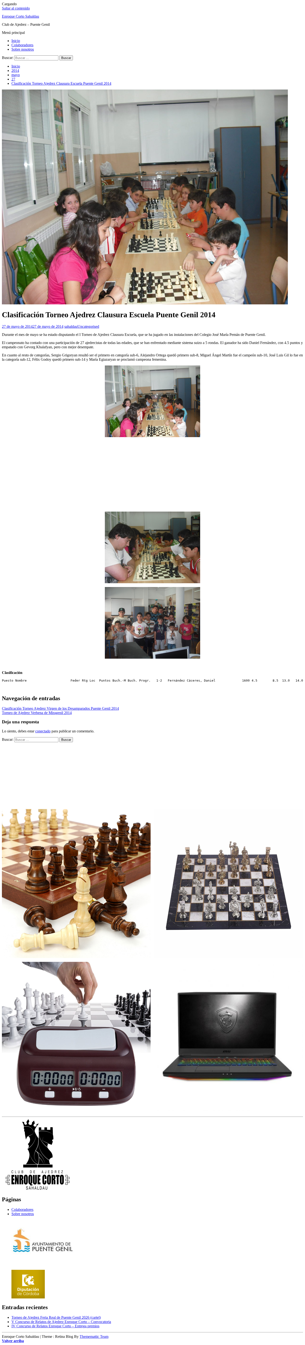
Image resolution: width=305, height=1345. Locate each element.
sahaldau (70, 326)
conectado (43, 731)
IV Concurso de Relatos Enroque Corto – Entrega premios (55, 1326)
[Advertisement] (152, 474)
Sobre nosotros (22, 49)
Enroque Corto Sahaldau (20, 16)
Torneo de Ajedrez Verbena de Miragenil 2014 (37, 713)
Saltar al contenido (16, 8)
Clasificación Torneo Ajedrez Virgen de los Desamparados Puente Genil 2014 (60, 708)
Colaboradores (22, 45)
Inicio (15, 41)
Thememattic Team (94, 1336)
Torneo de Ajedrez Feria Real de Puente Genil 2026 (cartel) (56, 1317)
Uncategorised (88, 326)
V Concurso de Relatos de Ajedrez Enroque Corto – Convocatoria (61, 1322)
